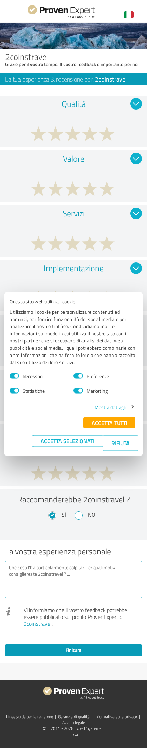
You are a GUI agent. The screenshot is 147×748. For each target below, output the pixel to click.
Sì (64, 515)
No (91, 515)
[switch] (78, 376)
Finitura (73, 650)
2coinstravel (38, 623)
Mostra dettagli (110, 406)
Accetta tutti (109, 422)
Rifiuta (120, 443)
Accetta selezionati (67, 441)
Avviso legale (73, 722)
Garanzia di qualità (74, 717)
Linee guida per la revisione (29, 717)
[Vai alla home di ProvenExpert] (61, 17)
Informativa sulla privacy (116, 717)
